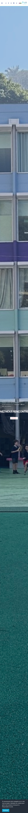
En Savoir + (14, 418)
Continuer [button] (5, 810)
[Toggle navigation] (2, 3)
